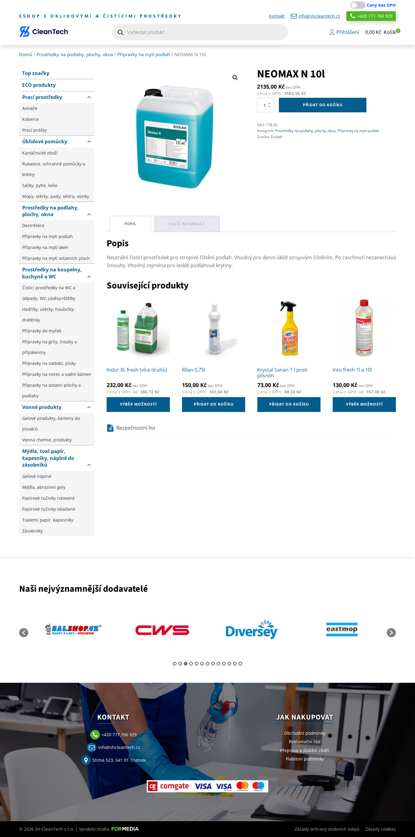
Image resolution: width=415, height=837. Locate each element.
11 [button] (229, 663)
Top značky (35, 73)
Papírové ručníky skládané (48, 509)
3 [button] (185, 663)
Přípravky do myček (41, 331)
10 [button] (224, 663)
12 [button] (235, 663)
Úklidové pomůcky (44, 141)
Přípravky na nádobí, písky (49, 363)
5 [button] (196, 663)
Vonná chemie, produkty (47, 440)
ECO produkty (39, 85)
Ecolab (276, 136)
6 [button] (202, 663)
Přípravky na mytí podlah (143, 54)
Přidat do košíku (323, 104)
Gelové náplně (36, 476)
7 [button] (207, 663)
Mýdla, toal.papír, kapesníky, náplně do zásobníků (48, 458)
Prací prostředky (42, 97)
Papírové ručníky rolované (48, 498)
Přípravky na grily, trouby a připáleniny (49, 347)
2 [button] (180, 663)
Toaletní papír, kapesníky (47, 520)
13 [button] (240, 663)
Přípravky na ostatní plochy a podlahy (51, 390)
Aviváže (29, 108)
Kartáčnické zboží (40, 153)
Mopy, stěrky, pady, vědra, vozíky (55, 196)
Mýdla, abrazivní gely (43, 487)
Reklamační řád (305, 741)
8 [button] (213, 663)
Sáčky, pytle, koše (39, 185)
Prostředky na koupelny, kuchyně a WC (52, 273)
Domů (25, 54)
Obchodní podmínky (304, 733)
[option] (73, 629)
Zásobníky (32, 531)
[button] (380, 32)
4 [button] (191, 663)
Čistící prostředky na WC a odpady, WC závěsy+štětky (48, 293)
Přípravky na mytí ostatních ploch (56, 258)
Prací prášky (34, 130)
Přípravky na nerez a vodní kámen (56, 374)
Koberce (30, 119)
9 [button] (218, 663)
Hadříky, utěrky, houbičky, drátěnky (48, 314)
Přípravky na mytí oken (45, 247)
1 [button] (175, 663)
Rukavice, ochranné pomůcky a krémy (53, 169)
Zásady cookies (380, 829)
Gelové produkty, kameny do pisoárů (51, 423)
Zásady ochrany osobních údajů (327, 829)
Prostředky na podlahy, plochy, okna (74, 54)
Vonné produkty (41, 407)
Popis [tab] (130, 223)
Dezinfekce (33, 225)
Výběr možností (138, 404)
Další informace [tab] (187, 223)
